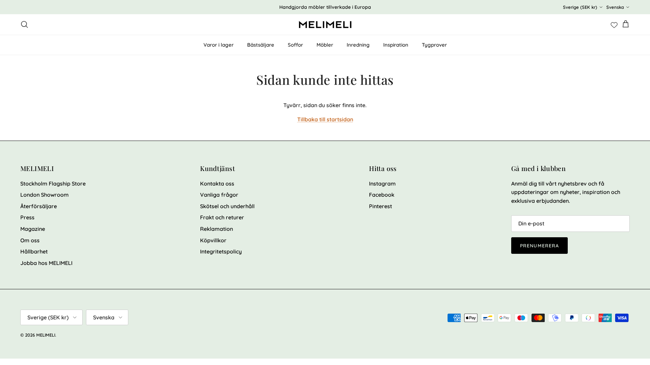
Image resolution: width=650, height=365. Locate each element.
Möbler (325, 45)
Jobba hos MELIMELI (46, 263)
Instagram (382, 183)
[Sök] (24, 24)
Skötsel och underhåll (227, 206)
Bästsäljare (260, 45)
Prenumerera (539, 246)
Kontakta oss (217, 183)
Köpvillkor (213, 240)
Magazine (32, 228)
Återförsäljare (38, 206)
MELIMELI (45, 335)
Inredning (358, 45)
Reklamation (216, 228)
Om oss (30, 240)
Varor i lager (218, 45)
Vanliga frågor (219, 194)
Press (27, 217)
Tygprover (434, 45)
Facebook (381, 194)
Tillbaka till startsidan (325, 119)
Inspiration (395, 45)
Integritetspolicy (221, 251)
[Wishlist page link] (614, 24)
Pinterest (380, 206)
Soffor (295, 45)
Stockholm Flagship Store (53, 183)
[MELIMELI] (325, 24)
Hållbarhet (34, 251)
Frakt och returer (222, 217)
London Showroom (44, 194)
